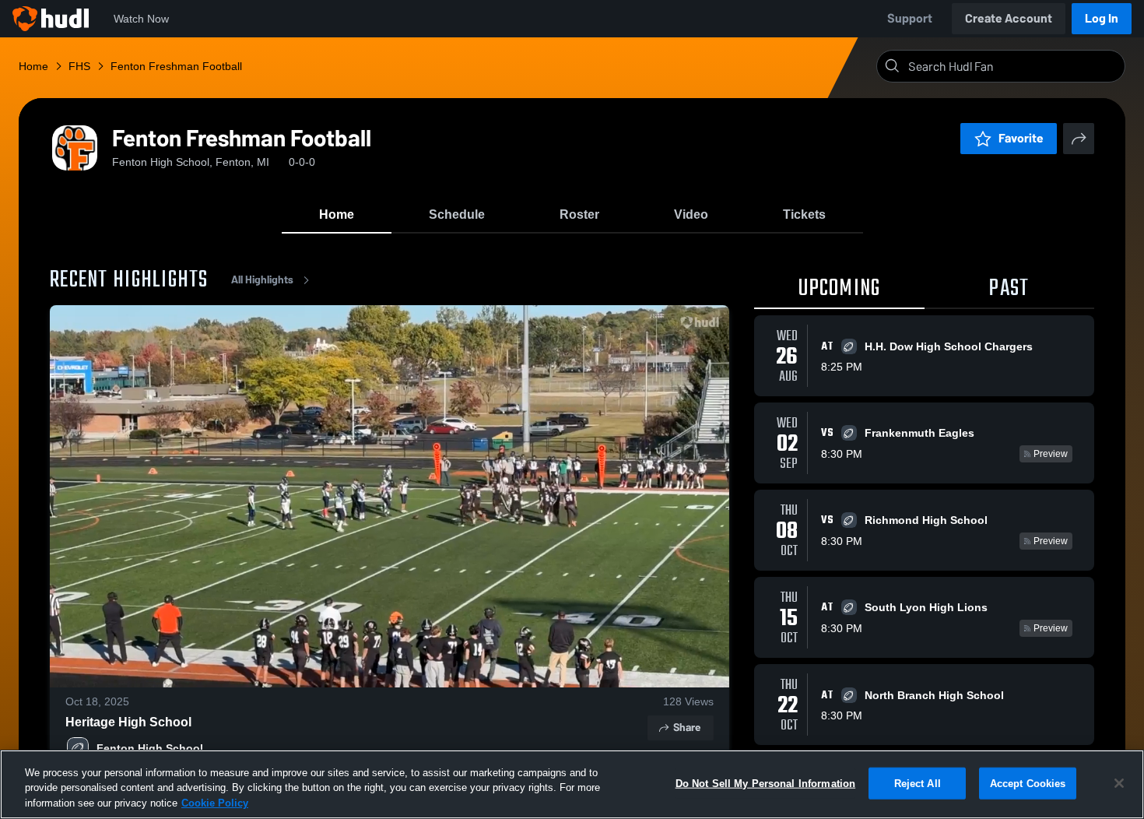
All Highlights (262, 280)
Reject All (917, 783)
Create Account (1008, 18)
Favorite (1021, 138)
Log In (1101, 18)
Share (686, 727)
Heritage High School (128, 722)
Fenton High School (150, 748)
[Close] (1119, 783)
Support (909, 18)
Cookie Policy (214, 803)
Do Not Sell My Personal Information (766, 783)
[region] (572, 784)
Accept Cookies (1028, 783)
